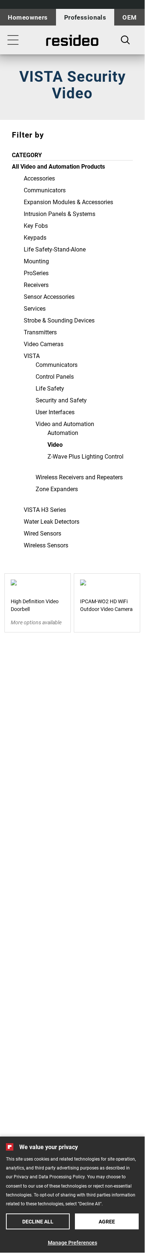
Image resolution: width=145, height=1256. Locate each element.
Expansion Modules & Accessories (68, 202)
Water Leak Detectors (51, 521)
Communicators (45, 190)
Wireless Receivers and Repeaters (79, 477)
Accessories (39, 178)
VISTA (32, 355)
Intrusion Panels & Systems (59, 213)
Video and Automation (65, 424)
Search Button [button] (125, 40)
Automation (62, 432)
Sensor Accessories (49, 296)
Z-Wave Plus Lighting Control (85, 456)
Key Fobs (36, 225)
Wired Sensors (42, 533)
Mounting (36, 261)
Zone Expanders (57, 489)
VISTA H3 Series (45, 509)
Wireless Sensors (46, 545)
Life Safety (50, 388)
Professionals (85, 17)
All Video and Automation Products (58, 166)
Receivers (36, 284)
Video (55, 444)
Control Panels (55, 376)
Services (35, 308)
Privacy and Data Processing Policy (49, 1176)
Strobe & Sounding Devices (59, 320)
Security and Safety (61, 400)
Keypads (35, 237)
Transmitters (40, 332)
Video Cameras (43, 344)
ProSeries (36, 273)
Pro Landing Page (72, 40)
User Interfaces (55, 412)
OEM (129, 17)
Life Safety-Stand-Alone (55, 249)
